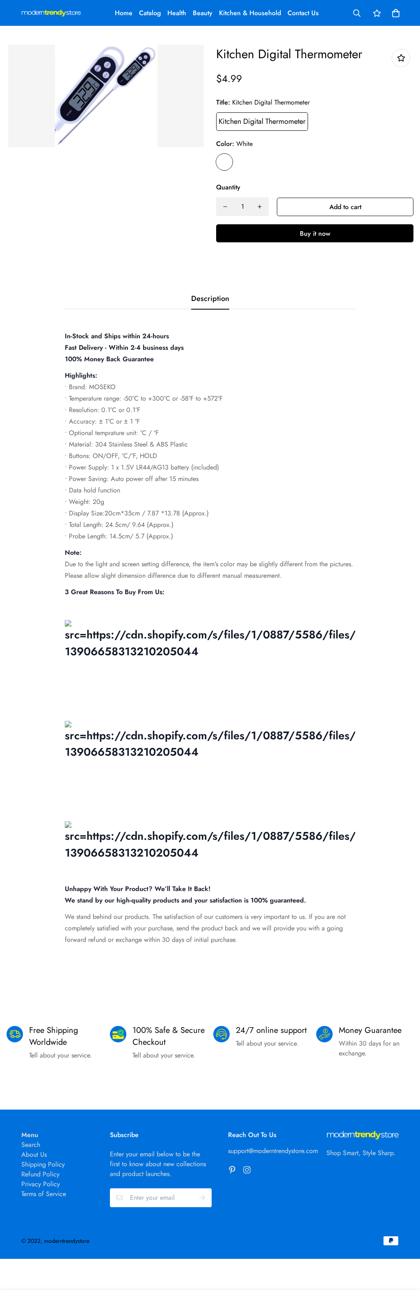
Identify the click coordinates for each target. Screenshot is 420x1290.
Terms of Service (43, 1194)
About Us (34, 1154)
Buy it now (315, 233)
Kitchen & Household (250, 13)
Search (30, 1144)
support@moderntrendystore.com (273, 1151)
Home (123, 13)
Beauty (202, 13)
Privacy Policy (40, 1184)
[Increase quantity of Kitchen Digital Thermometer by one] (260, 206)
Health (176, 13)
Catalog (150, 13)
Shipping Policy (43, 1164)
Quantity (228, 187)
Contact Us (303, 13)
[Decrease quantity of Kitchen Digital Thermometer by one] (225, 206)
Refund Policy (40, 1174)
